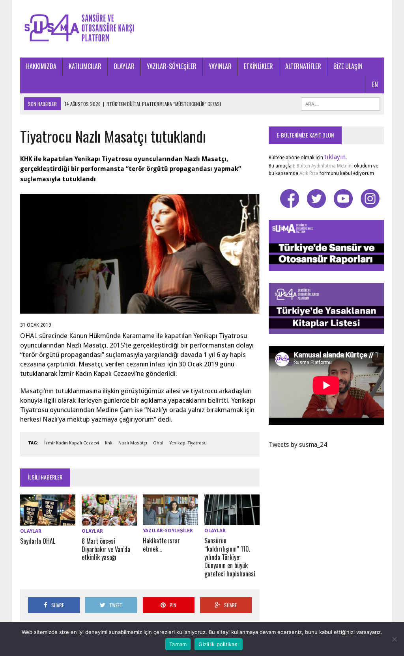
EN (375, 84)
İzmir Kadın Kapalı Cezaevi (71, 443)
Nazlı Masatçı (132, 443)
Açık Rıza (308, 173)
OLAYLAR (124, 66)
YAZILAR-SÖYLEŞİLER (171, 66)
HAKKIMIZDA (41, 66)
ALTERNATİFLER (303, 66)
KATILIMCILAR (85, 66)
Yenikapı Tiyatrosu (188, 443)
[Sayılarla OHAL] (47, 520)
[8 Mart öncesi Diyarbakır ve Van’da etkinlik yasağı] (109, 520)
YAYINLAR (220, 66)
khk (108, 443)
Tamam (178, 644)
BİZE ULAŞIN (348, 66)
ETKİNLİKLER (258, 66)
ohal (158, 443)
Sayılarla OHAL (37, 541)
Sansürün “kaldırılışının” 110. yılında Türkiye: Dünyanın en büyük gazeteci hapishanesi (229, 557)
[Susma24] (202, 29)
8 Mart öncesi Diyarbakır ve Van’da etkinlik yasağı (106, 549)
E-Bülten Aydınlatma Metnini (323, 166)
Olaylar (30, 531)
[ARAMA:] (340, 103)
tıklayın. (335, 157)
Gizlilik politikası (218, 644)
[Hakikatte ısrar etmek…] (170, 520)
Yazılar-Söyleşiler (168, 530)
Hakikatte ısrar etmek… (161, 545)
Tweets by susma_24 (298, 444)
